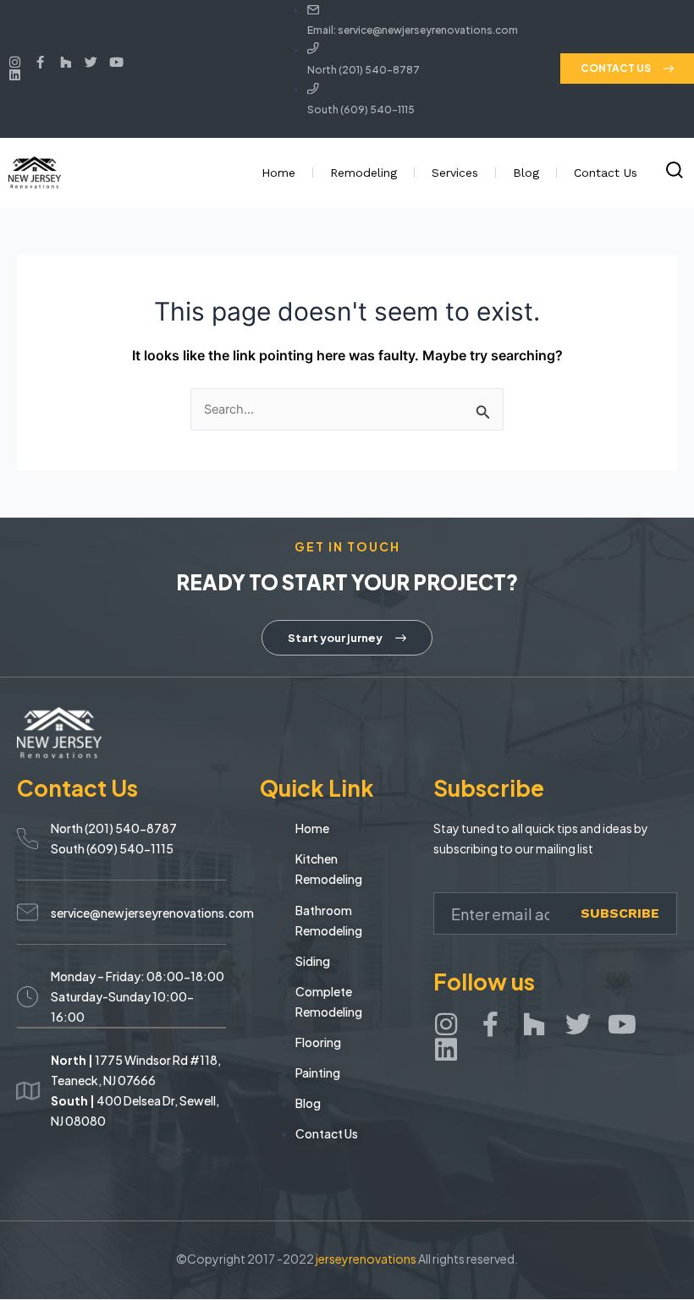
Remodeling (363, 172)
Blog (526, 172)
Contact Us (605, 172)
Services (455, 172)
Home (278, 172)
